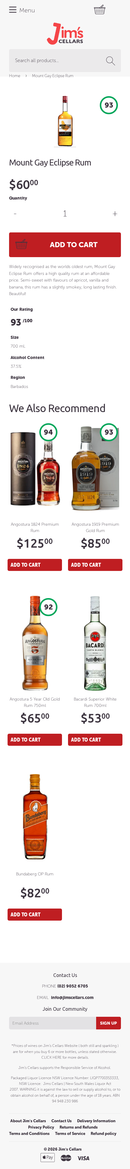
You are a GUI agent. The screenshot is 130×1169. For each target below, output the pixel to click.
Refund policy (103, 1133)
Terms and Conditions (29, 1133)
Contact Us (61, 1121)
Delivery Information (96, 1121)
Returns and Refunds (79, 1127)
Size (15, 337)
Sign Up (108, 1023)
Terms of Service (70, 1133)
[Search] (112, 61)
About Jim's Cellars (28, 1121)
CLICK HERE (51, 1057)
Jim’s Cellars (70, 1149)
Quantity (18, 198)
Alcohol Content (27, 357)
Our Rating (22, 309)
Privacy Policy (41, 1127)
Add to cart (26, 565)
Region (18, 377)
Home (14, 76)
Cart (102, 10)
